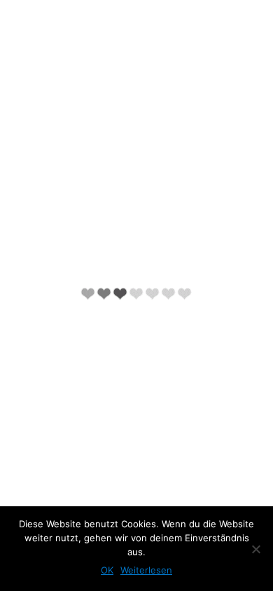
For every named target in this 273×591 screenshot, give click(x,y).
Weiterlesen (146, 570)
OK (107, 570)
